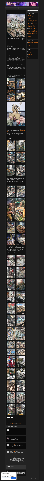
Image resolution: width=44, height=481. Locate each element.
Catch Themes (36, 478)
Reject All (9, 478)
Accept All (13, 478)
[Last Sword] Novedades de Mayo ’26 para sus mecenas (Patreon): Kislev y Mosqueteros (32, 32)
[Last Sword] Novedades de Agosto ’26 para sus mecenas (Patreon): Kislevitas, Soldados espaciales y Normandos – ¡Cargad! (33, 31)
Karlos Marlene (29, 33)
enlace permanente (19, 423)
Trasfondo (29, 57)
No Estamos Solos (30, 54)
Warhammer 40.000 (11, 423)
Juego (28, 53)
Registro (29, 7)
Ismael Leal (29, 21)
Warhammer (8, 423)
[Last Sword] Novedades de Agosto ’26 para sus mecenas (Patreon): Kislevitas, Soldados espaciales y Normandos (32, 20)
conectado (12, 467)
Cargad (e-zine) (10, 7)
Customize (4, 478)
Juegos (20, 7)
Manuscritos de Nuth (15, 7)
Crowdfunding (29, 52)
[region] (8, 476)
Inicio (7, 7)
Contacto (26, 7)
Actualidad (29, 51)
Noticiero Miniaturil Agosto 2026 (33, 37)
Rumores (29, 56)
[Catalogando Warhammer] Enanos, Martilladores (33, 41)
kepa (14, 423)
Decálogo (23, 7)
